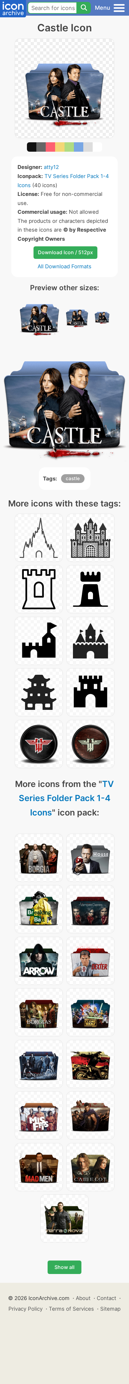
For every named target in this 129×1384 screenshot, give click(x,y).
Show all (64, 1267)
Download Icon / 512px (65, 252)
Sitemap (110, 1309)
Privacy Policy (25, 1309)
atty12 (51, 167)
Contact (106, 1298)
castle (73, 478)
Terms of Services (71, 1309)
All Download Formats (64, 266)
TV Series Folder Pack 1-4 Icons (66, 798)
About (83, 1298)
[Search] (83, 8)
